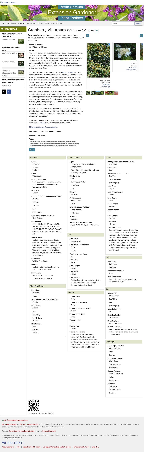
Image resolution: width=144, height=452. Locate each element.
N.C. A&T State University (29, 424)
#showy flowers (52, 143)
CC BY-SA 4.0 (106, 85)
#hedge (58, 145)
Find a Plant (17, 23)
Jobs (18, 447)
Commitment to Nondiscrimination (21, 431)
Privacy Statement (49, 431)
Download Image (105, 87)
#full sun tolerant (34, 145)
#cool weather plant (34, 143)
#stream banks (44, 141)
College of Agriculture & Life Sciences (57, 447)
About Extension (8, 447)
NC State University (9, 424)
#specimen (70, 143)
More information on (43, 127)
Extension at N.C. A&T (81, 447)
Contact (60, 23)
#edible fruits (62, 141)
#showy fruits (44, 143)
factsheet (42, 123)
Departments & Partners (32, 447)
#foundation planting (71, 141)
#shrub (76, 143)
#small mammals (62, 143)
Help (41, 23)
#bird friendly (43, 145)
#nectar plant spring (34, 141)
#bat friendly (65, 145)
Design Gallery (30, 23)
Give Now (50, 23)
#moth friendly (72, 145)
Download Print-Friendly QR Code (42, 413)
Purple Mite (6, 85)
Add (32, 149)
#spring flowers (51, 145)
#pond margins (53, 141)
